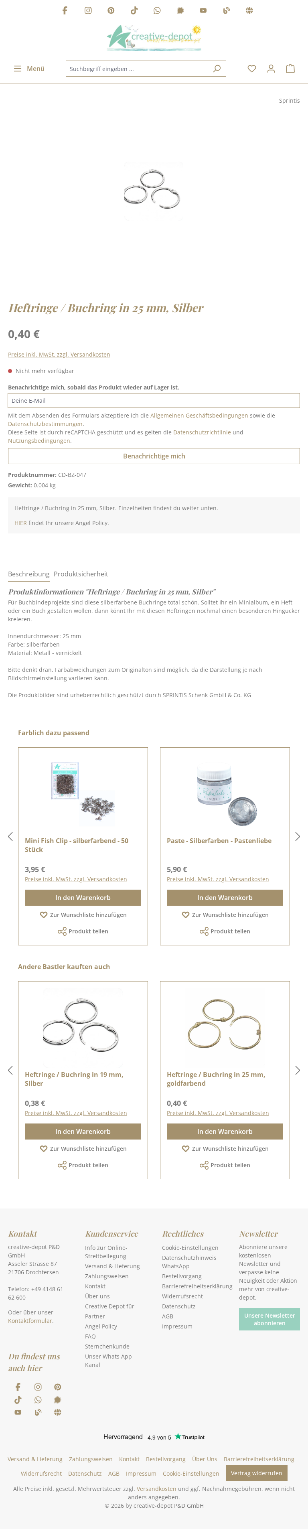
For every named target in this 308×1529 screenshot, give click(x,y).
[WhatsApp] (157, 11)
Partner (95, 1316)
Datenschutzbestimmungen (45, 424)
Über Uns (204, 1459)
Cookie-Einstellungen (190, 1247)
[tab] (29, 574)
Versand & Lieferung (112, 1266)
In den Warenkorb (83, 897)
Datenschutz (179, 1306)
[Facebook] (65, 11)
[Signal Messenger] (180, 11)
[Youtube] (203, 11)
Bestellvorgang (182, 1276)
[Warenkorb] (290, 69)
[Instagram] (88, 11)
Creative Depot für (109, 1306)
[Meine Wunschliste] (251, 69)
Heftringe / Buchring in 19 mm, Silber (74, 1079)
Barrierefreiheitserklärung (197, 1286)
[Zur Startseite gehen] (154, 38)
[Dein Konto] (271, 69)
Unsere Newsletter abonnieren (269, 1319)
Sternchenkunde (107, 1346)
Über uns (97, 1296)
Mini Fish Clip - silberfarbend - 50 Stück (76, 845)
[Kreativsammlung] (249, 11)
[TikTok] (134, 11)
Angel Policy (101, 1326)
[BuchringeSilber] (153, 191)
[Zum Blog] (226, 11)
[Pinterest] (111, 11)
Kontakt (95, 1286)
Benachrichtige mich (154, 456)
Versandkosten (156, 1488)
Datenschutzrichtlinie (202, 432)
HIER (20, 523)
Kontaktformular (30, 1320)
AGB (167, 1316)
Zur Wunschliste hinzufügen (88, 915)
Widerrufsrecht (182, 1296)
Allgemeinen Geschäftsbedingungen (199, 415)
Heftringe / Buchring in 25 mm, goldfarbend (216, 1079)
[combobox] (137, 69)
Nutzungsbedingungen (39, 440)
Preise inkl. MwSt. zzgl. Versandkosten (59, 354)
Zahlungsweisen (107, 1276)
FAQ (90, 1336)
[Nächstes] (298, 837)
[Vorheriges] (10, 837)
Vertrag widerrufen (256, 1473)
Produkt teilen (88, 931)
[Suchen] (216, 69)
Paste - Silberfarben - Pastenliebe (219, 840)
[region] (154, 199)
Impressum (177, 1326)
